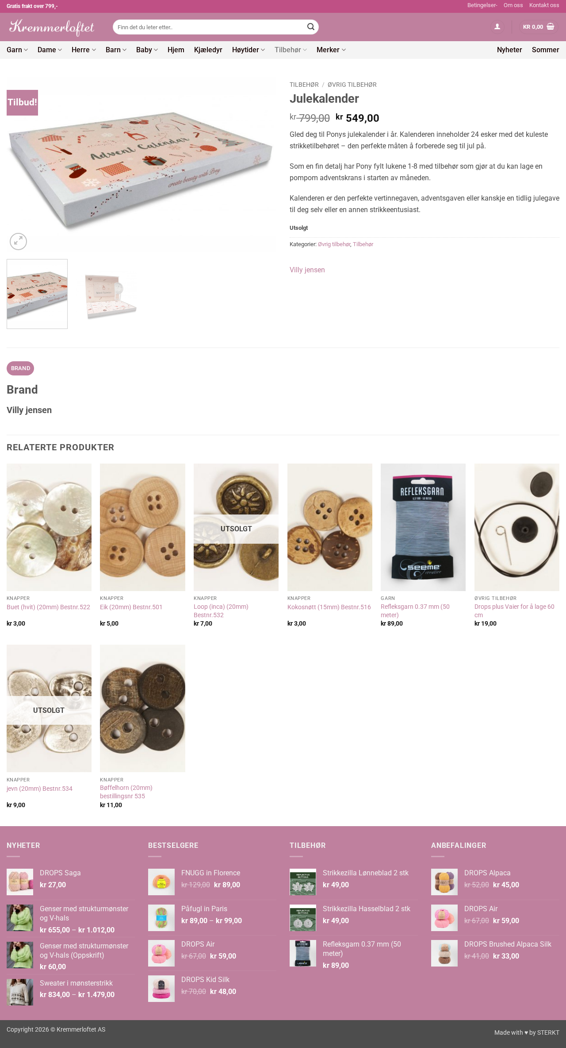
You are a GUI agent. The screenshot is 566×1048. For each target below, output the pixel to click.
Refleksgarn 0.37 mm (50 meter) (415, 611)
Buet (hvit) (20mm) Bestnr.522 (48, 607)
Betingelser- (482, 5)
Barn (113, 50)
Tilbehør (288, 50)
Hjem (176, 50)
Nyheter (509, 50)
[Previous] (23, 164)
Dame (47, 50)
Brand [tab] (20, 368)
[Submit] (310, 27)
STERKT (548, 1032)
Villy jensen (307, 270)
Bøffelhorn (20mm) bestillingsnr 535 (126, 792)
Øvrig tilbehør (352, 84)
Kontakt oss (544, 5)
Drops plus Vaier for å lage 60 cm (514, 611)
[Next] (260, 164)
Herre (81, 50)
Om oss (513, 5)
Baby (144, 50)
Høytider (245, 50)
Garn (14, 50)
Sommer (545, 50)
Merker (328, 50)
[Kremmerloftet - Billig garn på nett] (53, 27)
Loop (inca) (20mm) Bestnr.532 (221, 611)
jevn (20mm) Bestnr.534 (40, 789)
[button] (497, 27)
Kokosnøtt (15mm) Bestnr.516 (329, 607)
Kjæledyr (208, 50)
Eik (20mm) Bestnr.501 (131, 607)
